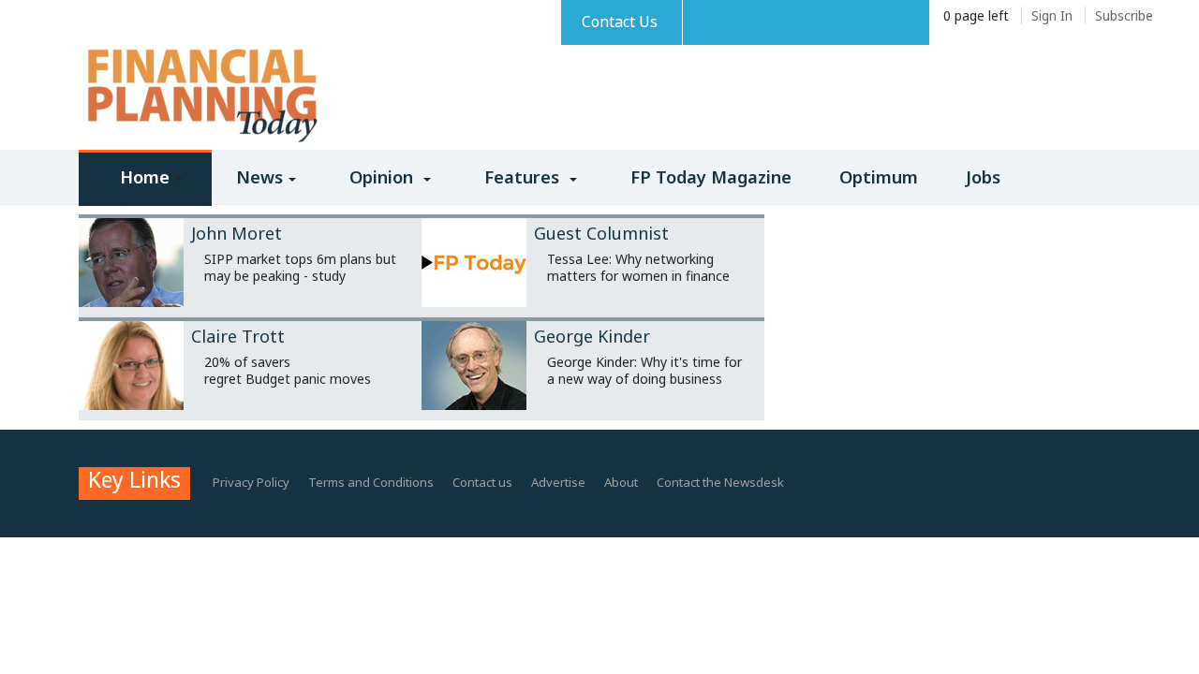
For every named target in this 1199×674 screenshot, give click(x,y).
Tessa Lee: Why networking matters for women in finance (638, 267)
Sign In (1052, 15)
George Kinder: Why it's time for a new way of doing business (644, 370)
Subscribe (1124, 15)
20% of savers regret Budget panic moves (287, 370)
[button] (145, 190)
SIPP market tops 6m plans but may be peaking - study (300, 267)
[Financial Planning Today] (200, 97)
